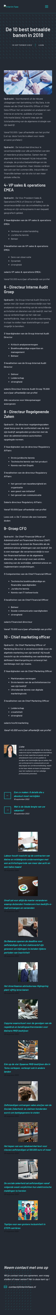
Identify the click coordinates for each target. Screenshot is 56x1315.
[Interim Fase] (11, 6)
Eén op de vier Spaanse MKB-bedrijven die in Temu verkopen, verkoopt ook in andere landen (27, 1068)
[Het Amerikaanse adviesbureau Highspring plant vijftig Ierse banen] (28, 979)
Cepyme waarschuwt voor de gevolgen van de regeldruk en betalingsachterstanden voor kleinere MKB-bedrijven (27, 1027)
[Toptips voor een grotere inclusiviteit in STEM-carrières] (28, 1218)
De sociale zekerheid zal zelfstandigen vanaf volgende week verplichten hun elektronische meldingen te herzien (27, 1187)
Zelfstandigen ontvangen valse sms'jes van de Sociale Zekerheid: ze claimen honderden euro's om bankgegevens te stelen (27, 1109)
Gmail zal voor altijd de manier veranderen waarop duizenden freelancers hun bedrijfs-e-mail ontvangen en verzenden (28, 904)
